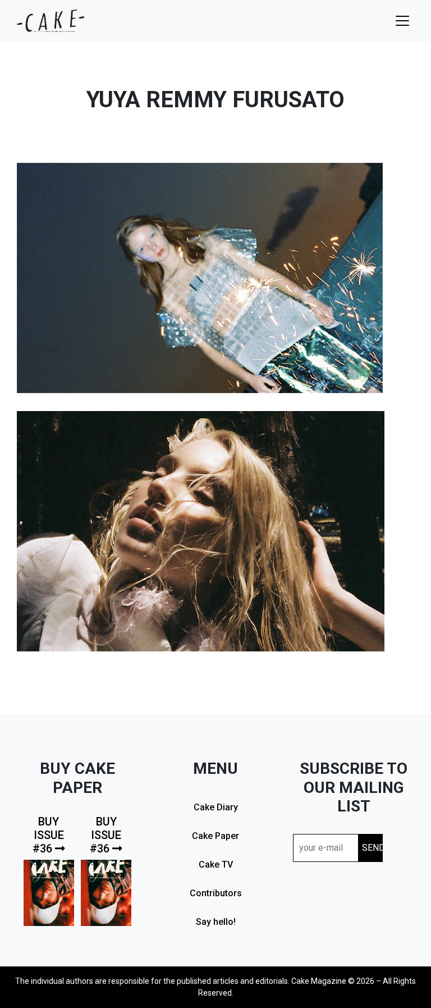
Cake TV (216, 864)
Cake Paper (215, 836)
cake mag (50, 21)
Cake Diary (216, 807)
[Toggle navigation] (402, 21)
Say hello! (216, 921)
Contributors (216, 893)
